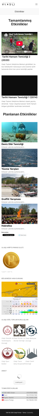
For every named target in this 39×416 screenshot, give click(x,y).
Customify (30, 412)
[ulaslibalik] (31, 336)
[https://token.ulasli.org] (11, 260)
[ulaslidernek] (8, 336)
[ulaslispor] (8, 359)
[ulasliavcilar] (20, 336)
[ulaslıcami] (31, 359)
